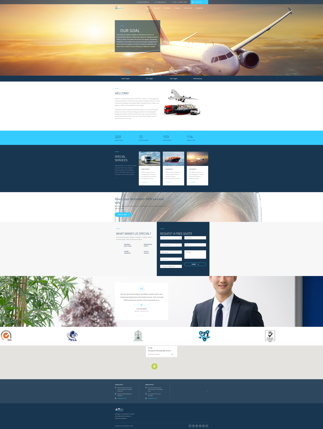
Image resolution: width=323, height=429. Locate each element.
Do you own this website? (154, 354)
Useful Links (188, 8)
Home (148, 8)
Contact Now (122, 214)
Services (177, 8)
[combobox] (171, 238)
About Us (156, 8)
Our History (167, 8)
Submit (194, 264)
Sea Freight (169, 169)
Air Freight (192, 169)
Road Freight (145, 169)
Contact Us (199, 8)
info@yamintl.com (122, 398)
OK (172, 354)
